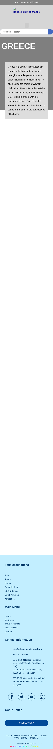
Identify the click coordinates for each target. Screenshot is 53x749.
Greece (18, 46)
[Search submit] (50, 31)
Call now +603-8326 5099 (26, 2)
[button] (27, 25)
